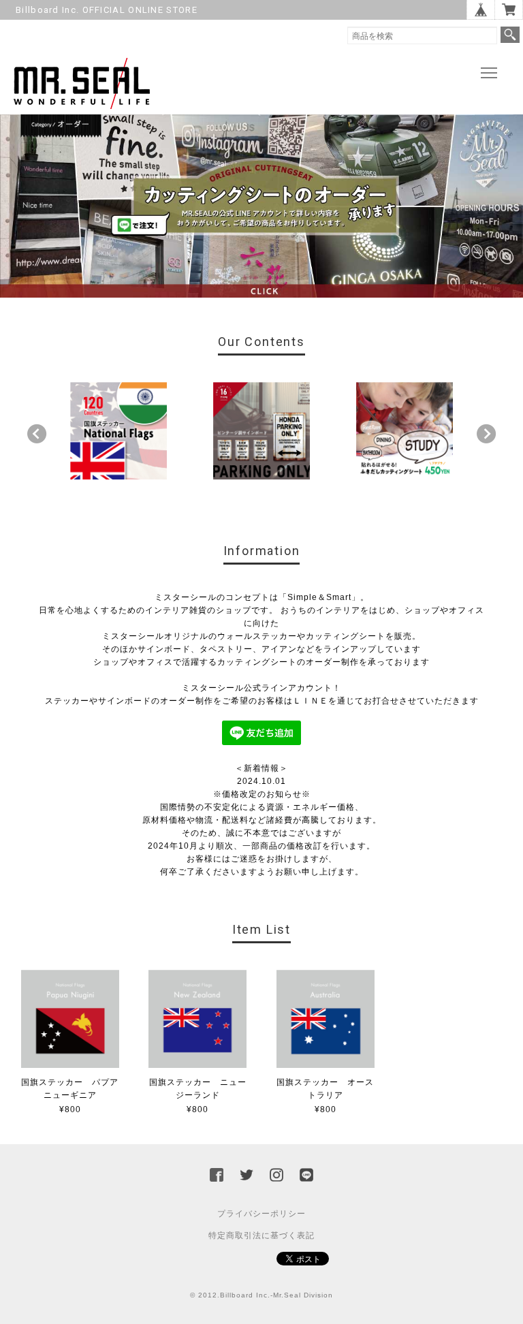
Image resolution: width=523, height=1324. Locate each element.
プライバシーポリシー (261, 1213)
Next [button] (486, 434)
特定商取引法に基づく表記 (261, 1235)
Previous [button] (37, 434)
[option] (119, 430)
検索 (510, 35)
